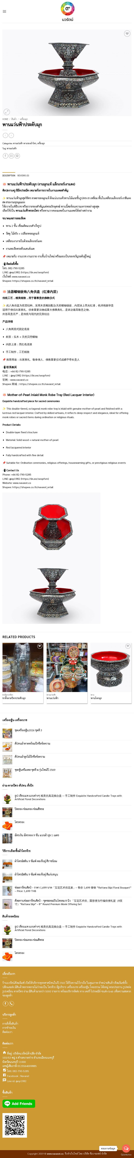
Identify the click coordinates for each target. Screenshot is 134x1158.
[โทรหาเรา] (11, 1003)
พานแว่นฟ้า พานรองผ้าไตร (24, 143)
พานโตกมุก (96, 698)
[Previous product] (11, 135)
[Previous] (2, 677)
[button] (4, 11)
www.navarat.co (21, 276)
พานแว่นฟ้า (12, 148)
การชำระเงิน (9, 1027)
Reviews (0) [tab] (23, 175)
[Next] (131, 677)
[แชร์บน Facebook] (5, 156)
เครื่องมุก (24, 118)
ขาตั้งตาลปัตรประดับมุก (14, 698)
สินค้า (14, 118)
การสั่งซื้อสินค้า (10, 1023)
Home (5, 118)
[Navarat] (67, 11)
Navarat (24, 1076)
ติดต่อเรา (7, 1032)
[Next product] (5, 135)
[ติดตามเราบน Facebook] (5, 1003)
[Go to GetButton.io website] (126, 1155)
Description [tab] (8, 175)
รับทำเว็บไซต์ (72, 1153)
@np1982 (21, 1081)
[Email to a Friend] (11, 156)
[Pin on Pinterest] (17, 156)
